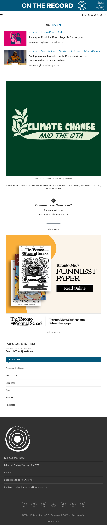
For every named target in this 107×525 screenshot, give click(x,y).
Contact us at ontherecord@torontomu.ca (25, 487)
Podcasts (10, 404)
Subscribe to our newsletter (18, 479)
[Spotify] (101, 15)
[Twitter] (85, 15)
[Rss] (98, 15)
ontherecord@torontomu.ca (53, 214)
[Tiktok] (95, 15)
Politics (9, 397)
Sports (9, 390)
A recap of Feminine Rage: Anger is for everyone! (57, 37)
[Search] (105, 15)
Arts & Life (11, 375)
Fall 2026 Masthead (14, 457)
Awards (8, 472)
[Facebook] (82, 15)
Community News (15, 368)
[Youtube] (92, 15)
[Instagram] (88, 15)
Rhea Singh (36, 65)
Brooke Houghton (39, 42)
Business (10, 382)
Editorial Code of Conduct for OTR (21, 465)
